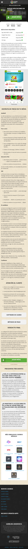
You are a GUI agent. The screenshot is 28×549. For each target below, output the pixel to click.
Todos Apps (21, 547)
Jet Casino (3, 501)
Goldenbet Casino (5, 499)
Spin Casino (4, 509)
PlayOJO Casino (4, 491)
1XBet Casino (4, 506)
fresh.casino (14, 104)
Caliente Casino (5, 494)
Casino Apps (6, 5)
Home (2, 5)
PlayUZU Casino (4, 496)
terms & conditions (14, 547)
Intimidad (7, 547)
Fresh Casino (4, 516)
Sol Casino (3, 504)
